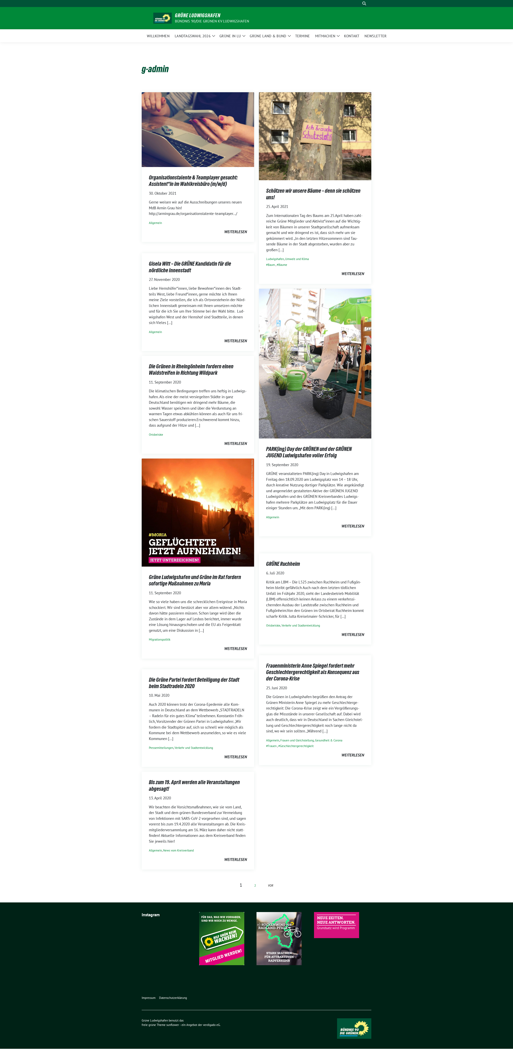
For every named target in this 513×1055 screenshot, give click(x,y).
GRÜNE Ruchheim (283, 564)
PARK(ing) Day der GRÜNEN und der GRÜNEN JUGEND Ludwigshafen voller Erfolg (309, 452)
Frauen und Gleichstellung (297, 740)
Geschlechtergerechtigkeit (297, 746)
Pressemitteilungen (161, 748)
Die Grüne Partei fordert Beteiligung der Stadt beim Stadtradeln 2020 (194, 682)
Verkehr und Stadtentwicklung (301, 625)
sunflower (172, 1025)
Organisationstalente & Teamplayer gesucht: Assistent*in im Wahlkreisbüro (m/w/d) (193, 180)
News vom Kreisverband (178, 850)
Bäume (282, 265)
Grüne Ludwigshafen (197, 15)
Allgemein (155, 223)
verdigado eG (211, 1025)
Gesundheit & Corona (328, 740)
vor (270, 885)
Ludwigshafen (275, 259)
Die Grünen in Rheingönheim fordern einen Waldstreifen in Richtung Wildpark (191, 369)
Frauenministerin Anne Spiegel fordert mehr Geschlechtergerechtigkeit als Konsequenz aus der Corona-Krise (312, 672)
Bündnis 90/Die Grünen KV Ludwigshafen (212, 21)
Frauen (272, 746)
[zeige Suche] (364, 3)
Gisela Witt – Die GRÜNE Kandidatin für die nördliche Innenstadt (190, 266)
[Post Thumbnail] (198, 129)
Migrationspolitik (159, 639)
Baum (271, 265)
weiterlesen (235, 231)
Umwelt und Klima (297, 259)
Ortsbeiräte (156, 434)
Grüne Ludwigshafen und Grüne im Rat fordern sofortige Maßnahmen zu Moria (195, 580)
